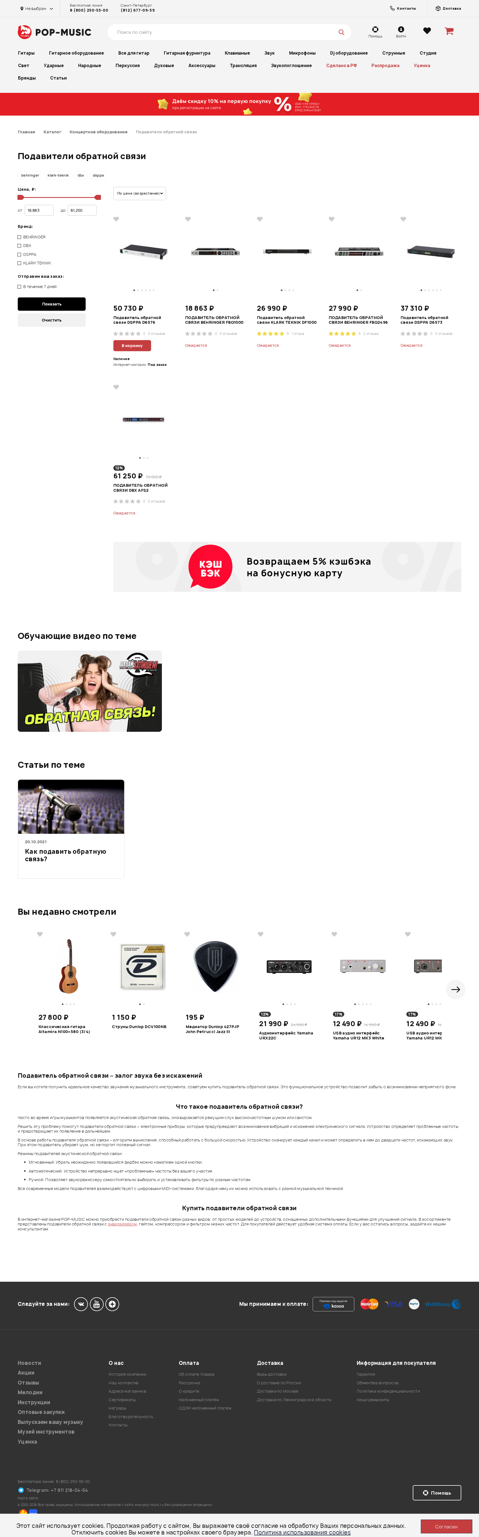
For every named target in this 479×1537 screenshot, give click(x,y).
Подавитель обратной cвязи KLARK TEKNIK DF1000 (287, 320)
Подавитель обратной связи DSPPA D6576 (137, 320)
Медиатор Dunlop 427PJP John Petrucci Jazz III (212, 1029)
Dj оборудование (349, 53)
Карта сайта (28, 1498)
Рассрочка (189, 1382)
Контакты (118, 1425)
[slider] (19, 197)
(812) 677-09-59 (138, 10)
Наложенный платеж (199, 1399)
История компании (127, 1374)
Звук (269, 53)
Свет (23, 65)
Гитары (26, 53)
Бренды (27, 78)
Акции (26, 1372)
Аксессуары (201, 65)
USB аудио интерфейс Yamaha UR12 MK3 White (358, 1036)
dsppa (98, 175)
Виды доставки (272, 1374)
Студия (428, 53)
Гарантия (366, 1374)
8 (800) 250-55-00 (89, 10)
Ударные (54, 65)
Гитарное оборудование (76, 53)
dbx (81, 175)
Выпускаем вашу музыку (50, 1422)
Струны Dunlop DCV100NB (139, 1026)
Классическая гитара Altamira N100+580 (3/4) (64, 1029)
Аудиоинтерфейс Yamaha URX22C (286, 1036)
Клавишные (237, 53)
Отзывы (28, 1382)
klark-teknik (58, 175)
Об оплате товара (197, 1374)
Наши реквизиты (373, 1399)
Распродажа (385, 65)
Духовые (164, 65)
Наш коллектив (123, 1382)
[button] (455, 989)
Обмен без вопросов (378, 1382)
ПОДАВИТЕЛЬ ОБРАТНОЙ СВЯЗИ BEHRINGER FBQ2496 (358, 320)
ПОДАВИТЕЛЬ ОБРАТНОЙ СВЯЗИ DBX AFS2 (140, 488)
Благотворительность (131, 1416)
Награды (117, 1408)
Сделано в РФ (341, 65)
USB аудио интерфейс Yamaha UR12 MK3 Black (431, 1036)
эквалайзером (122, 1224)
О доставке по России (279, 1382)
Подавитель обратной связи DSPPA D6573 (424, 320)
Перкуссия (128, 65)
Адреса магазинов (127, 1391)
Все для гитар (133, 53)
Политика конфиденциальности (388, 1391)
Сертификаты (122, 1399)
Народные (89, 65)
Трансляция (243, 65)
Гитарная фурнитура (187, 53)
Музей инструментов (46, 1431)
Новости (29, 1363)
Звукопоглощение (291, 65)
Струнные (393, 53)
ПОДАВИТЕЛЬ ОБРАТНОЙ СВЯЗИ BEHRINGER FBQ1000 (214, 320)
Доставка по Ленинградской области (294, 1399)
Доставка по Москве (278, 1391)
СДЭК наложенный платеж (205, 1408)
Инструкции (34, 1402)
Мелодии (30, 1392)
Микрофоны (302, 53)
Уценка (422, 65)
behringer (30, 175)
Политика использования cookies (302, 1532)
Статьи (58, 78)
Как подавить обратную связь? (65, 855)
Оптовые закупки (41, 1412)
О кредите (189, 1391)
